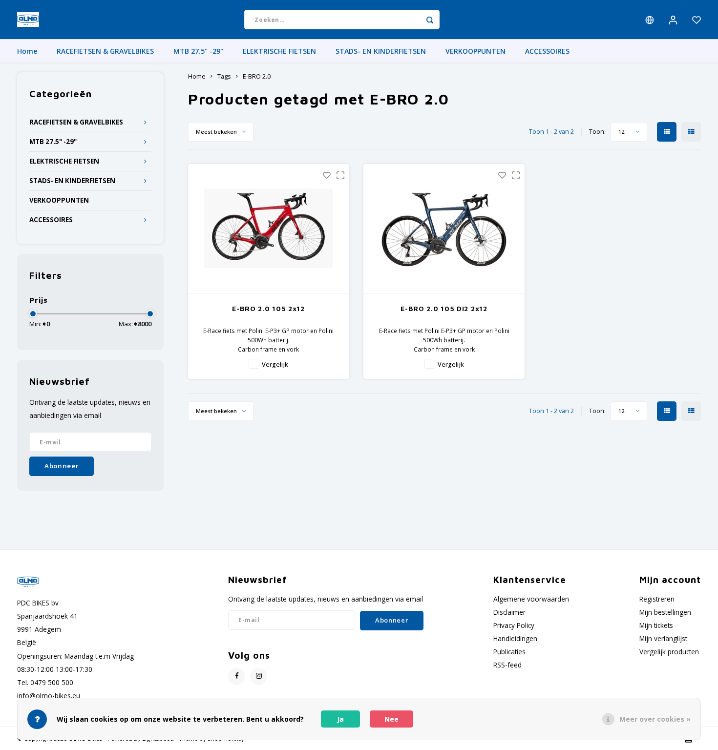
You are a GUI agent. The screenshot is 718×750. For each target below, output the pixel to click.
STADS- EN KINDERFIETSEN (381, 51)
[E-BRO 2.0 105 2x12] (268, 228)
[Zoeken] (430, 19)
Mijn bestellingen (665, 612)
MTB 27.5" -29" (198, 51)
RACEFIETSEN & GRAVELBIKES (105, 51)
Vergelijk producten (669, 651)
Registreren (657, 599)
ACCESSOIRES (547, 51)
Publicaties (509, 651)
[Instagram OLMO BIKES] (258, 676)
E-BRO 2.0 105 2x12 (268, 308)
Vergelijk (275, 364)
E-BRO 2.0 (257, 76)
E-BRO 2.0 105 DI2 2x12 (444, 308)
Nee (391, 719)
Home (27, 51)
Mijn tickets (656, 625)
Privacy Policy (513, 625)
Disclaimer (509, 612)
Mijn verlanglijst (663, 638)
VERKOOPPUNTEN (475, 51)
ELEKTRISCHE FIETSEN (279, 51)
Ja (340, 719)
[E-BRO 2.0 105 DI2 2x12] (444, 228)
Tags (224, 76)
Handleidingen (515, 638)
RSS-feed (507, 664)
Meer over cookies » (655, 719)
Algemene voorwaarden (531, 599)
